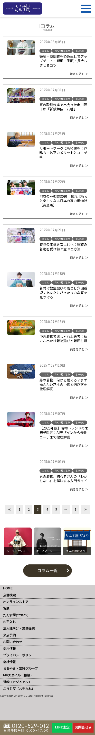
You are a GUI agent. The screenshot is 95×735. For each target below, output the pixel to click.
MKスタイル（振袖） (18, 675)
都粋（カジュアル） (17, 682)
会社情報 (9, 662)
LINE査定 (62, 727)
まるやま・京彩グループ (20, 668)
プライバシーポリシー (19, 655)
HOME (8, 588)
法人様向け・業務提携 (19, 628)
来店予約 (9, 635)
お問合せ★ (83, 727)
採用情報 (9, 648)
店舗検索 (9, 595)
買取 (6, 608)
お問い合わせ (12, 642)
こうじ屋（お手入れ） (19, 688)
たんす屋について (15, 615)
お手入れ (9, 622)
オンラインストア (15, 601)
